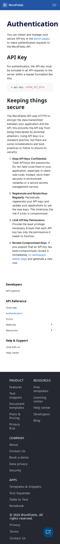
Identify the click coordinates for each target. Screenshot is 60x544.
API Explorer (13, 290)
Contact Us (17, 451)
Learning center (40, 399)
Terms (14, 531)
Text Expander (19, 493)
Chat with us (13, 347)
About (13, 445)
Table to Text (18, 499)
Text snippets (15, 395)
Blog (37, 420)
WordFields (16, 5)
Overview (11, 307)
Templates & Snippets (25, 487)
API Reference (16, 301)
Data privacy (18, 464)
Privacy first (14, 426)
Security (15, 470)
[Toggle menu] (54, 5)
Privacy (15, 525)
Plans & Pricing (14, 416)
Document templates (17, 406)
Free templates (41, 389)
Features (15, 387)
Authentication (14, 313)
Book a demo (19, 457)
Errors (9, 319)
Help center (12, 352)
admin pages (42, 38)
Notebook (16, 506)
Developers (14, 284)
